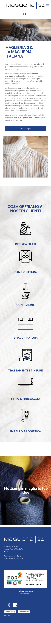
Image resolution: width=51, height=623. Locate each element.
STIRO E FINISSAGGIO (25, 398)
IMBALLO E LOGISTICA (25, 431)
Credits (7, 615)
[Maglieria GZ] (25, 5)
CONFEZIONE (25, 305)
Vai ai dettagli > (25, 594)
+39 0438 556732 (14, 556)
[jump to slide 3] (28, 37)
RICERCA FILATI (25, 244)
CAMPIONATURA (25, 272)
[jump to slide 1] (22, 37)
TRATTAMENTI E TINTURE (25, 370)
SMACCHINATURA (26, 337)
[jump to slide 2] (25, 37)
